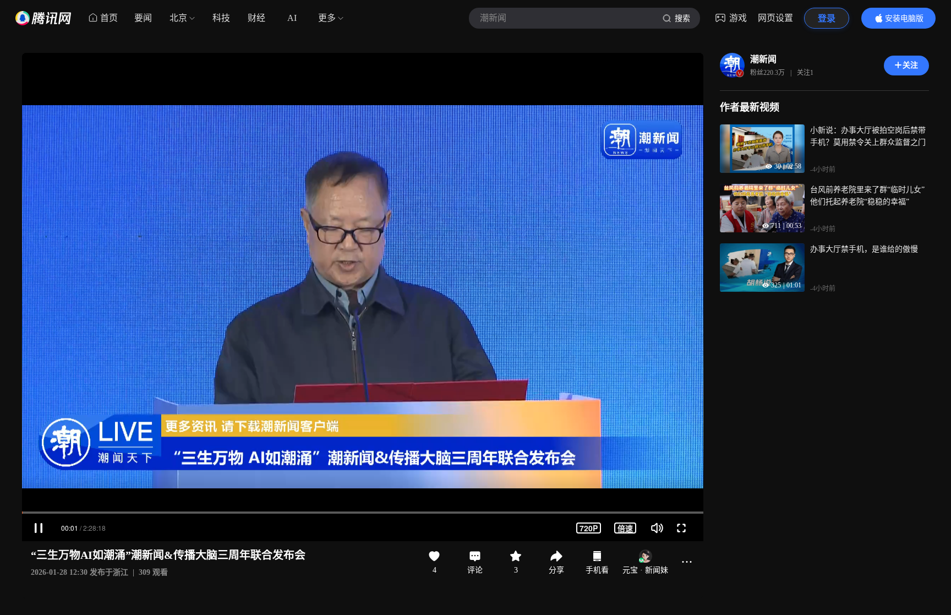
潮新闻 (763, 59)
